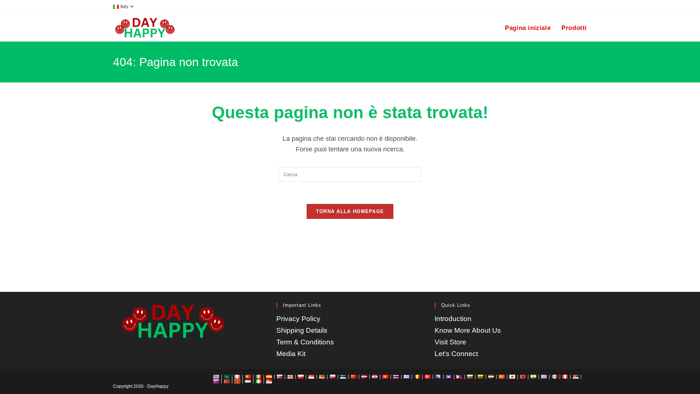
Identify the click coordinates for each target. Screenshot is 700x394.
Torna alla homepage (350, 211)
